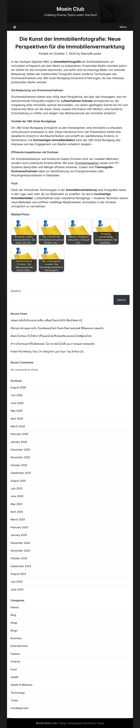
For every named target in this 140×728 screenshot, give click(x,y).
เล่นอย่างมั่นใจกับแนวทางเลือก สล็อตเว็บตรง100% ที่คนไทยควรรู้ (46, 320)
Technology (18, 692)
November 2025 (20, 457)
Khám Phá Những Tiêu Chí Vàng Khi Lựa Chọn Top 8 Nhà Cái (47, 351)
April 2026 (17, 418)
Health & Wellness (21, 684)
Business (16, 638)
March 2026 (18, 426)
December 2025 (20, 449)
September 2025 (21, 472)
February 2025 (19, 527)
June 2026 (17, 403)
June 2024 (17, 589)
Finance (15, 661)
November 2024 (20, 550)
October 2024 (19, 558)
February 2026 (19, 434)
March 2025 (18, 519)
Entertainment (19, 646)
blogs (14, 622)
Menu (123, 27)
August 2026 (18, 387)
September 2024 (21, 566)
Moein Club (70, 9)
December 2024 (20, 543)
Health (14, 677)
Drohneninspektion (87, 163)
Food (14, 669)
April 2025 (17, 511)
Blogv (14, 630)
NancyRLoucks (91, 53)
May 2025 (16, 504)
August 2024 (18, 573)
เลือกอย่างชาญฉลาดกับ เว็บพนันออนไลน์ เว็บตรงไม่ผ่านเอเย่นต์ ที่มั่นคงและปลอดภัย (57, 328)
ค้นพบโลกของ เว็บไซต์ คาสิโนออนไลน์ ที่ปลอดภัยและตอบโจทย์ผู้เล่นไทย (51, 336)
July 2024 (17, 581)
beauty (15, 607)
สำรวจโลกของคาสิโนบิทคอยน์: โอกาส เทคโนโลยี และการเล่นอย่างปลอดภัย (52, 343)
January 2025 (19, 535)
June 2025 (17, 496)
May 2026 (16, 410)
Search (16, 291)
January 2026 (19, 442)
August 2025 (18, 480)
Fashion (15, 653)
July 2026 (16, 395)
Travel (14, 700)
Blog (13, 615)
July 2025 (16, 488)
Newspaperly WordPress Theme (86, 723)
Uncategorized (19, 708)
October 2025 (19, 465)
